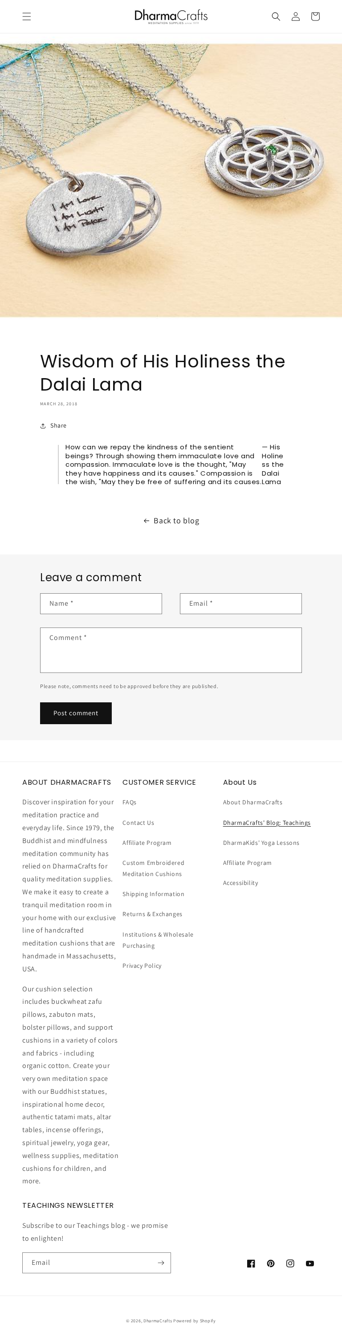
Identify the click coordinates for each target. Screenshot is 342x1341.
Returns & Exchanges (152, 914)
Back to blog (176, 520)
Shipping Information (153, 894)
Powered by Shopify (194, 1321)
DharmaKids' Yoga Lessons (261, 843)
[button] (27, 16)
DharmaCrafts (157, 1321)
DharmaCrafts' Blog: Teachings (267, 823)
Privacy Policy (141, 966)
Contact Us (138, 823)
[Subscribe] (161, 1262)
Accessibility (240, 883)
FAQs (129, 802)
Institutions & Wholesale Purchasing (157, 940)
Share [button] (58, 425)
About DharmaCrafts (253, 802)
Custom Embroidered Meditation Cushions (153, 868)
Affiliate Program (146, 843)
